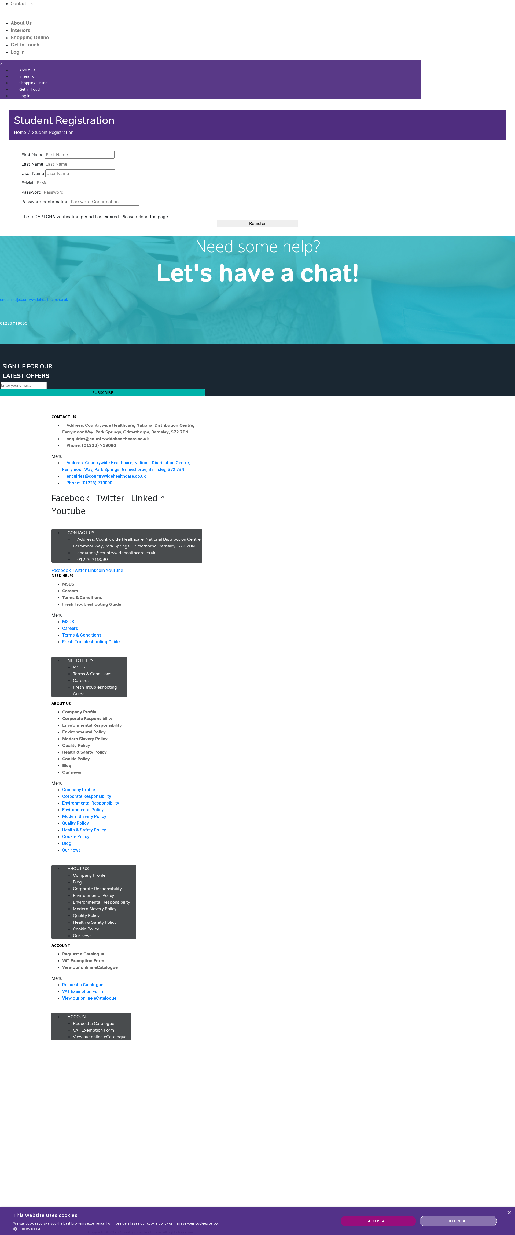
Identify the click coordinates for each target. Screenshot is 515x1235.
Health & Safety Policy (84, 752)
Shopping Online (30, 38)
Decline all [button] (458, 1221)
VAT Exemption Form (83, 960)
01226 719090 (92, 559)
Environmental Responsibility (92, 725)
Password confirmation (44, 201)
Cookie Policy (76, 759)
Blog (66, 765)
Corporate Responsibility (87, 718)
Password (31, 192)
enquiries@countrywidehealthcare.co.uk (108, 438)
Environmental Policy (84, 732)
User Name (32, 173)
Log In (18, 52)
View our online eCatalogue (90, 967)
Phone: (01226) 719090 (91, 445)
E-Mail (27, 182)
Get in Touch (25, 45)
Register (257, 223)
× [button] (509, 1213)
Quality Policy (76, 745)
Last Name (32, 164)
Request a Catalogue (83, 954)
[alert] (257, 1221)
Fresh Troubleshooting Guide (91, 604)
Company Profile (79, 712)
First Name (32, 154)
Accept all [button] (378, 1221)
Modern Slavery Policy (85, 738)
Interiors (20, 30)
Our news (71, 772)
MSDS (68, 584)
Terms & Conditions (82, 597)
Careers (70, 591)
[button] (127, 456)
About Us (21, 23)
